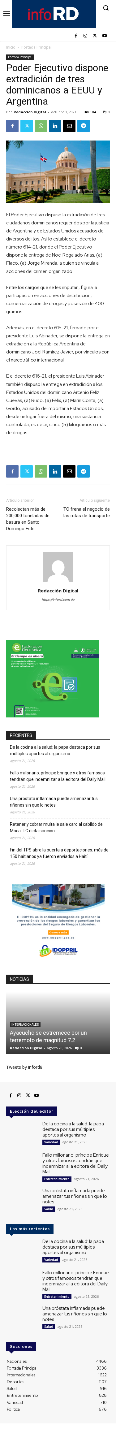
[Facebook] (76, 36)
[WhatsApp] (41, 126)
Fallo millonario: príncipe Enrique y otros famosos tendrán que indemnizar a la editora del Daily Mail (57, 776)
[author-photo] (58, 582)
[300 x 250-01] (58, 960)
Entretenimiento (57, 1179)
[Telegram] (83, 126)
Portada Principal (36, 47)
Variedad (51, 1142)
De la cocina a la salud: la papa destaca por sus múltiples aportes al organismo (55, 750)
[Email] (69, 126)
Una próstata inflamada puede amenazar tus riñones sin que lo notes (54, 802)
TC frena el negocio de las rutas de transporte (86, 512)
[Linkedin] (55, 126)
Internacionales (25, 1024)
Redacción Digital (30, 112)
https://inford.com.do (58, 599)
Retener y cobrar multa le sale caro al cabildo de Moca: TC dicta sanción (56, 827)
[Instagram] (85, 36)
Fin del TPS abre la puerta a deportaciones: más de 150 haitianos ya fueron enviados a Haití (59, 853)
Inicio (10, 47)
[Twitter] (95, 36)
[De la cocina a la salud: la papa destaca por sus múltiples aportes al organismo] (21, 1133)
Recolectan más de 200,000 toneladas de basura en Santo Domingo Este (27, 518)
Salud (48, 1209)
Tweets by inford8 (24, 1067)
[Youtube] (104, 36)
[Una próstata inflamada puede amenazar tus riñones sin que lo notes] (21, 1200)
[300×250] (52, 716)
